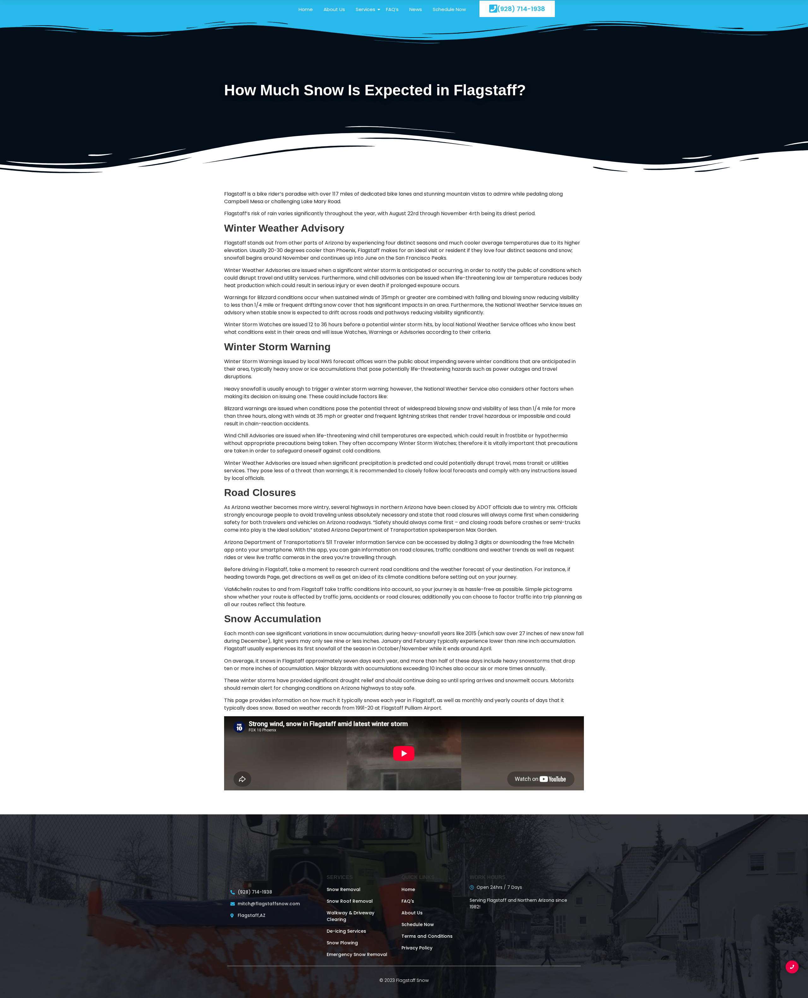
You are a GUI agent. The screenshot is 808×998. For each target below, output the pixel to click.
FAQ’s (392, 9)
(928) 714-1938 (521, 8)
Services (365, 9)
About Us (334, 9)
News (415, 9)
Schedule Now (449, 9)
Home (306, 9)
